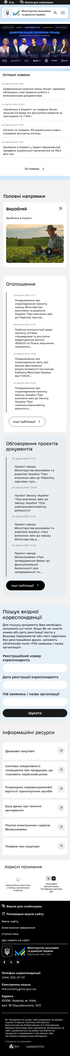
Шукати (35, 713)
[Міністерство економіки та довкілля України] (30, 951)
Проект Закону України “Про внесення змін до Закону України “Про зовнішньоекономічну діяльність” (32, 503)
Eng (11, 2)
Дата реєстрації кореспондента (30, 677)
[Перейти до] (35, 45)
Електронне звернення (18, 927)
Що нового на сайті (16, 940)
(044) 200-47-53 (13, 977)
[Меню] (63, 13)
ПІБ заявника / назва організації (31, 694)
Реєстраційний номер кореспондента (22, 658)
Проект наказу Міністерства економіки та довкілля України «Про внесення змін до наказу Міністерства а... (34, 532)
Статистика (10, 933)
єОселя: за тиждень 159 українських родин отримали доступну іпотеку (32, 132)
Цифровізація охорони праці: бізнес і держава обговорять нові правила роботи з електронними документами (34, 92)
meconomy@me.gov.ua (19, 989)
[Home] (27, 12)
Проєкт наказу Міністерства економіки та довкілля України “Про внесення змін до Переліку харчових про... (34, 474)
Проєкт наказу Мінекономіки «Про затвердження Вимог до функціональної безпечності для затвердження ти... (32, 562)
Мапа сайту (10, 921)
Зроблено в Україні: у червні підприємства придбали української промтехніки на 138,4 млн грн (32, 150)
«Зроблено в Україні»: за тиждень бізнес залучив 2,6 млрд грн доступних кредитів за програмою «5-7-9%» (32, 113)
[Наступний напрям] (49, 252)
